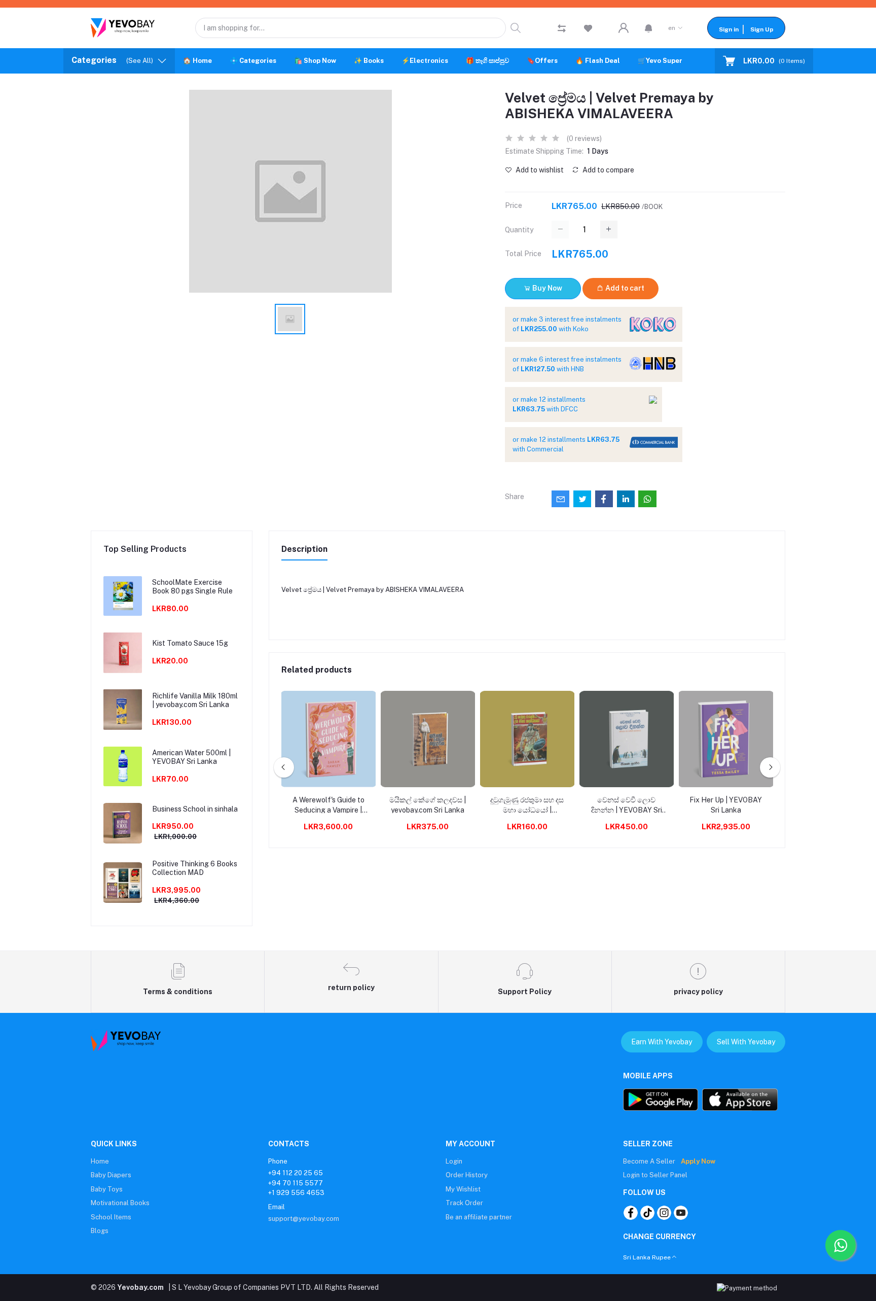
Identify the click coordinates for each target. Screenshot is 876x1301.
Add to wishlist (539, 170)
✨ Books (369, 60)
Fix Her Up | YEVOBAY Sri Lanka (725, 805)
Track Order (464, 1203)
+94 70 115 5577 (295, 1183)
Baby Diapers (111, 1175)
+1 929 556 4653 (296, 1193)
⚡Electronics (425, 60)
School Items (111, 1217)
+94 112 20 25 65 (295, 1173)
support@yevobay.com (303, 1218)
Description (304, 549)
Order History (467, 1175)
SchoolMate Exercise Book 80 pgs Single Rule (192, 586)
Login (454, 1161)
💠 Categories (253, 60)
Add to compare (607, 170)
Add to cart (624, 288)
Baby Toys (107, 1189)
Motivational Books (120, 1203)
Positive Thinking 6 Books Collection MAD (194, 868)
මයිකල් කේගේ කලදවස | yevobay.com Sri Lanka (427, 805)
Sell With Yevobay (746, 1042)
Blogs (99, 1231)
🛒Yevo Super (660, 60)
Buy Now (546, 288)
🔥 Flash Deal (597, 60)
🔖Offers (542, 60)
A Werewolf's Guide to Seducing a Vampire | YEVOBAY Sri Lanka (328, 805)
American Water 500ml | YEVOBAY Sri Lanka (191, 757)
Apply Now (698, 1161)
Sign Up (762, 29)
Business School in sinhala (195, 809)
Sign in (729, 29)
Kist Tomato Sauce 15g (190, 643)
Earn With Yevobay (661, 1042)
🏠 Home (197, 60)
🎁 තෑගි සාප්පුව (487, 60)
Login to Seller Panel (655, 1175)
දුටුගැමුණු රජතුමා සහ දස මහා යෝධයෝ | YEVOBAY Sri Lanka (527, 805)
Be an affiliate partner (479, 1217)
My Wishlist (463, 1189)
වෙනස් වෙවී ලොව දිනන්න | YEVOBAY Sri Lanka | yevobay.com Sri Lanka (626, 805)
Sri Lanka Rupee (647, 1257)
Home (100, 1161)
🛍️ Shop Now (315, 60)
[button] (648, 27)
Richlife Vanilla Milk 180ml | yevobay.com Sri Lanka (195, 700)
